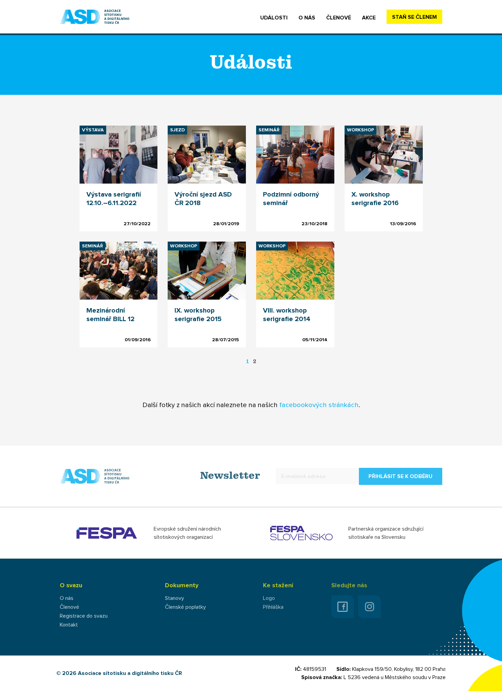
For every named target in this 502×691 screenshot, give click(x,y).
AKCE (369, 17)
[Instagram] (369, 606)
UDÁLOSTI (274, 17)
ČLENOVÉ (338, 17)
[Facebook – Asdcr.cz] (342, 606)
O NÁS (306, 17)
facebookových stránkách (319, 405)
